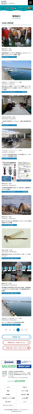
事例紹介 (8, 394)
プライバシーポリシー (8, 405)
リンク (24, 401)
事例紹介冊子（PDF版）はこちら (16, 342)
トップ (8, 387)
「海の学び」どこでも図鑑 (8, 398)
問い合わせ (8, 401)
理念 (8, 390)
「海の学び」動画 (24, 394)
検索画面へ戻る (16, 337)
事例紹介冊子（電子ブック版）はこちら (16, 348)
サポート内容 (25, 390)
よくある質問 (25, 398)
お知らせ (25, 387)
